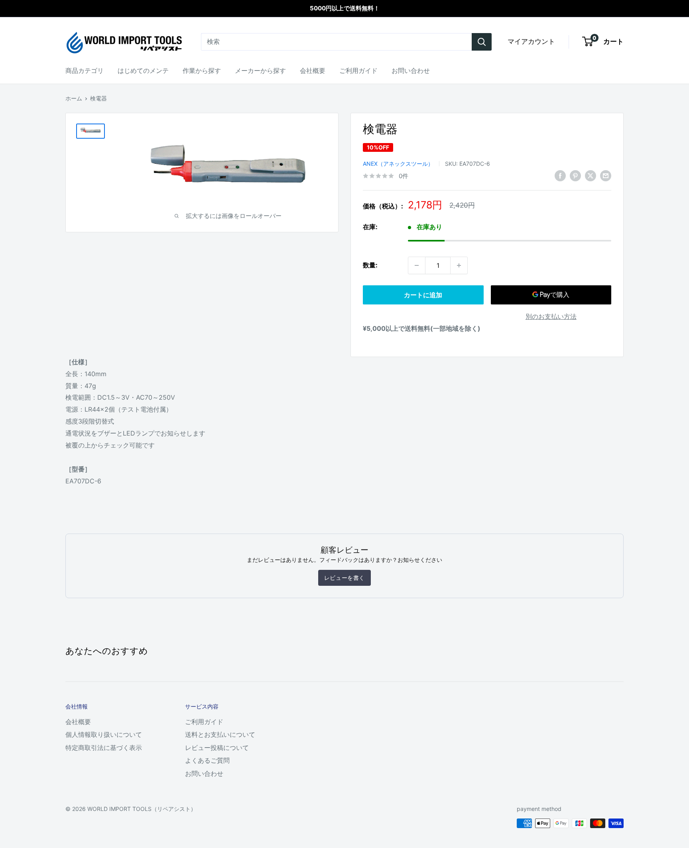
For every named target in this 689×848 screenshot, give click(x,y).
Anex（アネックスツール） (398, 163)
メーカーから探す (260, 71)
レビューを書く (344, 577)
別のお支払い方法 (551, 316)
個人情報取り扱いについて (103, 734)
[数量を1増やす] (459, 265)
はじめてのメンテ (143, 71)
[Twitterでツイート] (590, 175)
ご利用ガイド (358, 71)
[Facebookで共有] (560, 175)
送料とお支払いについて (220, 734)
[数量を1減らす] (416, 265)
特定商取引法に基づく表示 (103, 748)
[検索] (482, 42)
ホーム (73, 98)
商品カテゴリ (84, 71)
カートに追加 (423, 295)
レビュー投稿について (217, 748)
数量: (370, 265)
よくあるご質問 (207, 760)
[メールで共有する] (605, 175)
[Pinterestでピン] (575, 175)
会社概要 (312, 71)
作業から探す (202, 71)
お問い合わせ (411, 71)
